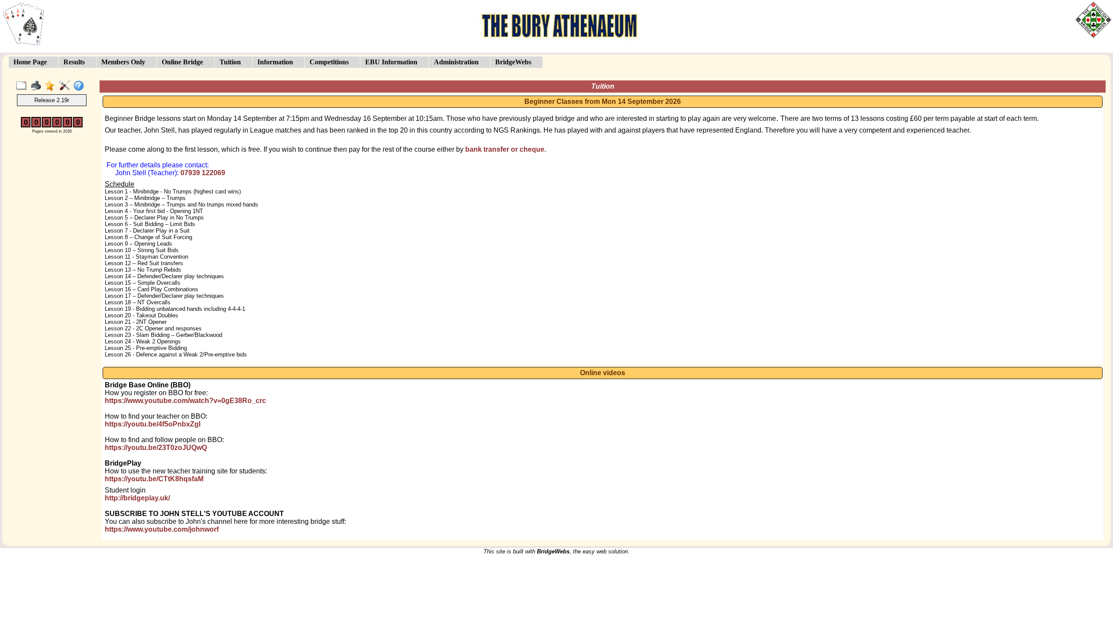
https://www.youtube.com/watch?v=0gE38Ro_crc (185, 400)
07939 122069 (202, 172)
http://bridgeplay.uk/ (137, 498)
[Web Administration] (66, 86)
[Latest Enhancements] (52, 86)
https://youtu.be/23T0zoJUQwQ (156, 447)
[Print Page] (37, 86)
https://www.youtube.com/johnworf (162, 529)
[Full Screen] (23, 86)
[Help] (80, 86)
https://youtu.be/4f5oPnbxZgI (152, 424)
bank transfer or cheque (504, 149)
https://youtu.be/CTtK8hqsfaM (154, 479)
